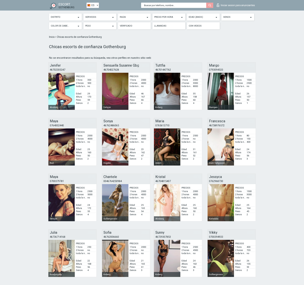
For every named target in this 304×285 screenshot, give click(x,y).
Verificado (126, 25)
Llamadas (160, 25)
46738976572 (216, 125)
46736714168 (57, 236)
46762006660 (111, 236)
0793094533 (216, 69)
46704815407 (163, 181)
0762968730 (216, 181)
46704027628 (111, 69)
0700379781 (57, 181)
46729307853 (163, 236)
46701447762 (163, 69)
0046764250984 (112, 181)
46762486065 (111, 125)
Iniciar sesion (238, 5)
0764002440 (57, 125)
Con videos (195, 25)
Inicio (52, 36)
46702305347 (57, 69)
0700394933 (216, 236)
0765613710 (162, 125)
